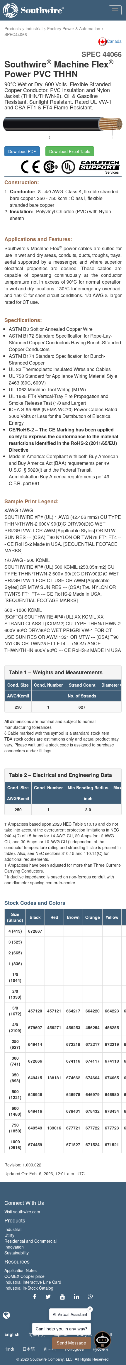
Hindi (9, 1349)
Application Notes (20, 1270)
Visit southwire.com (22, 1212)
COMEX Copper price (24, 1276)
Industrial (33, 28)
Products (12, 28)
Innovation (14, 1247)
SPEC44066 (15, 34)
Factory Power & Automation (73, 28)
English (12, 1334)
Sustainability (16, 1253)
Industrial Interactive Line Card (32, 1282)
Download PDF (22, 151)
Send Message (71, 1342)
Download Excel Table (69, 151)
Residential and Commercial (30, 1241)
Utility (9, 1235)
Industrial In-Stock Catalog (28, 1288)
